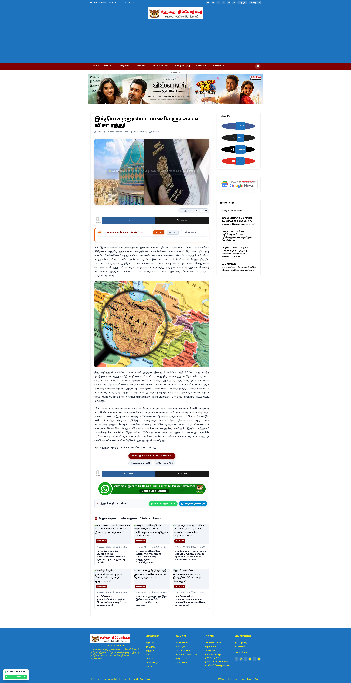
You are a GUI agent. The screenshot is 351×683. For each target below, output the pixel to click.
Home (96, 66)
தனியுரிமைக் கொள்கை (216, 662)
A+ (206, 211)
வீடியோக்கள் (181, 643)
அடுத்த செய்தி (163, 463)
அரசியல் (150, 643)
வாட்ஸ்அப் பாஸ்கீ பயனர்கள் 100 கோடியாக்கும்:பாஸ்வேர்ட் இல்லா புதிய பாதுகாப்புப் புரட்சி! (112, 557)
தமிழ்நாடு (150, 647)
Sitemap (233, 679)
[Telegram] (234, 2)
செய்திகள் (123, 66)
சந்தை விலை (182, 663)
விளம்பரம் (210, 651)
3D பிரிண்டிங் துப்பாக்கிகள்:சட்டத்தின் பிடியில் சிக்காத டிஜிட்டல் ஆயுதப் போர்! (239, 267)
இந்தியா (150, 651)
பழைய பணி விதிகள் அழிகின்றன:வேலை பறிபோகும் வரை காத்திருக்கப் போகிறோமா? (148, 557)
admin (98, 132)
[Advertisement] (175, 40)
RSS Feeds (222, 679)
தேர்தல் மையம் (183, 659)
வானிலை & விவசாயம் (186, 655)
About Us (108, 66)
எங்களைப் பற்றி (213, 643)
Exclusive (101, 541)
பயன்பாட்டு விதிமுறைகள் (217, 665)
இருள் (243, 3)
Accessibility (246, 679)
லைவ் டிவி (180, 647)
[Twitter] (213, 2)
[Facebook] (208, 2)
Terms (258, 679)
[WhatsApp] (228, 2)
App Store (240, 647)
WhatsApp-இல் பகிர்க (164, 504)
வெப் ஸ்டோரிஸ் (183, 651)
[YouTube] (223, 2)
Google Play (242, 643)
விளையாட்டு (152, 663)
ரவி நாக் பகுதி (183, 66)
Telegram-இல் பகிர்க (194, 504)
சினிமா (141, 66)
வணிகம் (201, 66)
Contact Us (218, 66)
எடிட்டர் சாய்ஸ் (160, 66)
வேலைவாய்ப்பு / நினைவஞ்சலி (213, 656)
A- (197, 211)
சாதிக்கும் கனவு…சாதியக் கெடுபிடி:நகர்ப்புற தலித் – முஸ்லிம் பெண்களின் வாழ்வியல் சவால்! (235, 252)
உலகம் (149, 655)
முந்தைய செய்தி (141, 463)
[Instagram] (218, 2)
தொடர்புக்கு (211, 647)
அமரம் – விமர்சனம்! (232, 211)
